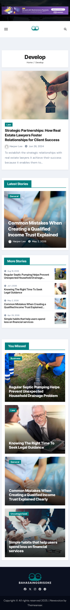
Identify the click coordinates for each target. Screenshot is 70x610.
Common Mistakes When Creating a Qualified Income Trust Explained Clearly (25, 307)
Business (15, 358)
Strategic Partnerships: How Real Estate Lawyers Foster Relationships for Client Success (33, 135)
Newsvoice (56, 600)
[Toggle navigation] (6, 29)
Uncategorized (19, 513)
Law (9, 124)
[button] (61, 219)
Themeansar (35, 605)
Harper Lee (16, 146)
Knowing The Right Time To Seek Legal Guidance (23, 291)
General (14, 196)
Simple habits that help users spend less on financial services (24, 320)
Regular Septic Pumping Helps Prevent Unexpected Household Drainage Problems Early (26, 277)
